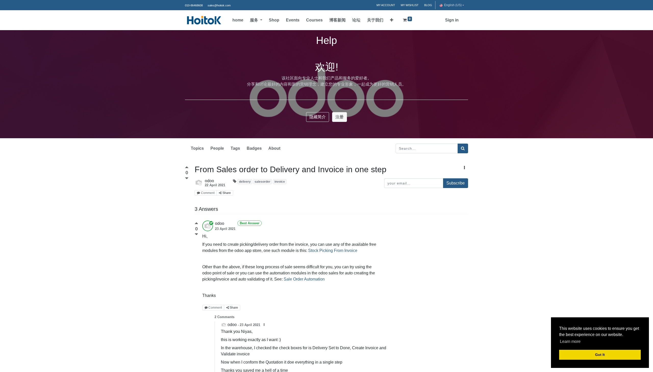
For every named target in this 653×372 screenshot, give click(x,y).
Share (226, 193)
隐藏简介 (317, 117)
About (274, 148)
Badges (254, 148)
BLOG (428, 5)
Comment (208, 193)
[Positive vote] (187, 168)
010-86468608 (194, 5)
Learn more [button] (570, 341)
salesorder (262, 181)
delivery (245, 181)
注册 (339, 117)
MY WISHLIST (410, 5)
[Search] (463, 148)
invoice (279, 181)
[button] (391, 20)
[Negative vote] (187, 178)
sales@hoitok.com (219, 5)
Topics (197, 148)
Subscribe (455, 183)
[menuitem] (237, 20)
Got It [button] (600, 355)
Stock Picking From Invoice (332, 250)
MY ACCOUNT (385, 5)
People (217, 148)
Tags (235, 148)
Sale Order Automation (304, 279)
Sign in (452, 20)
